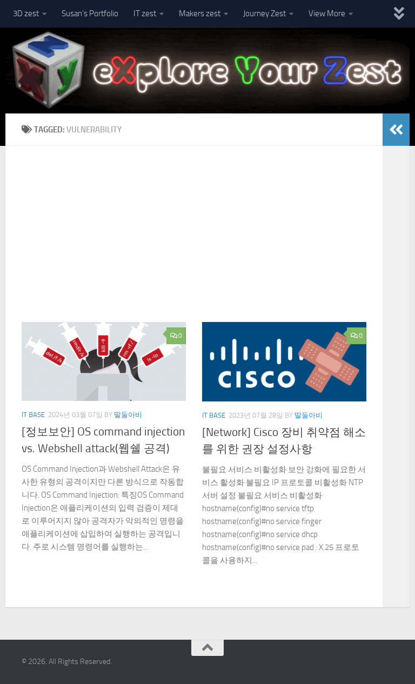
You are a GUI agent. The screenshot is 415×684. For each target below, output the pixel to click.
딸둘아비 (128, 415)
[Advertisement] (202, 242)
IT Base (33, 415)
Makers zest (199, 13)
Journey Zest (264, 13)
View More (327, 13)
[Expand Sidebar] (396, 129)
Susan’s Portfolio (90, 13)
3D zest (26, 13)
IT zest (144, 13)
